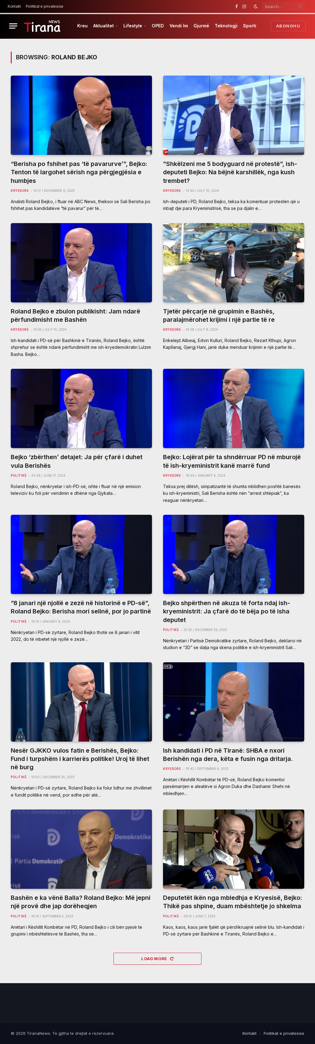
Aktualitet (103, 25)
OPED (158, 25)
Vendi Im (178, 25)
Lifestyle (132, 25)
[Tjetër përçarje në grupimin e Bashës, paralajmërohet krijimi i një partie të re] (233, 262)
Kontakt (14, 6)
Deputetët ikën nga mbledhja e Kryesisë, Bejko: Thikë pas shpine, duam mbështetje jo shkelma (232, 902)
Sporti (249, 25)
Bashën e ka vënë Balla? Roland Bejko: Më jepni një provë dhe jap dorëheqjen (80, 902)
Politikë (18, 475)
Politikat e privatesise (44, 6)
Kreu (82, 25)
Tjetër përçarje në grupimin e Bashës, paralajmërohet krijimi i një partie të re (219, 315)
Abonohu (288, 25)
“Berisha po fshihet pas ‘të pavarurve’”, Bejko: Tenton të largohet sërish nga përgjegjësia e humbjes (79, 172)
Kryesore (20, 190)
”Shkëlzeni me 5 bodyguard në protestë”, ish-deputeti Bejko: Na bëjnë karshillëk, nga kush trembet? (230, 172)
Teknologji (226, 25)
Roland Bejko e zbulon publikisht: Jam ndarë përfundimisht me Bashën (75, 315)
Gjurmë (201, 25)
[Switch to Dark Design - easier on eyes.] (255, 6)
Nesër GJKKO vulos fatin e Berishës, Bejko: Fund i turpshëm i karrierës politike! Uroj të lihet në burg (80, 759)
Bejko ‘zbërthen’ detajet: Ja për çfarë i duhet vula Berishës (76, 461)
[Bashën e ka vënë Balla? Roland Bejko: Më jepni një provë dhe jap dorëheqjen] (81, 849)
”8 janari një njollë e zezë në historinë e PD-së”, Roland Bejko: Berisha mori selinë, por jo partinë (81, 607)
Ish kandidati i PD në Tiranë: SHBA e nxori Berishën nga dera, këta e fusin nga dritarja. (228, 754)
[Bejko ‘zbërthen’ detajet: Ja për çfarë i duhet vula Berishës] (81, 408)
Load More (154, 958)
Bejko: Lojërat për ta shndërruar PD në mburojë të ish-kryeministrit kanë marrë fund (232, 461)
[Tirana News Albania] (42, 26)
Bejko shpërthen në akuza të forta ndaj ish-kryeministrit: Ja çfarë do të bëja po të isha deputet (226, 611)
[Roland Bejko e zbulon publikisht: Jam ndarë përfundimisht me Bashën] (81, 262)
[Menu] (13, 26)
